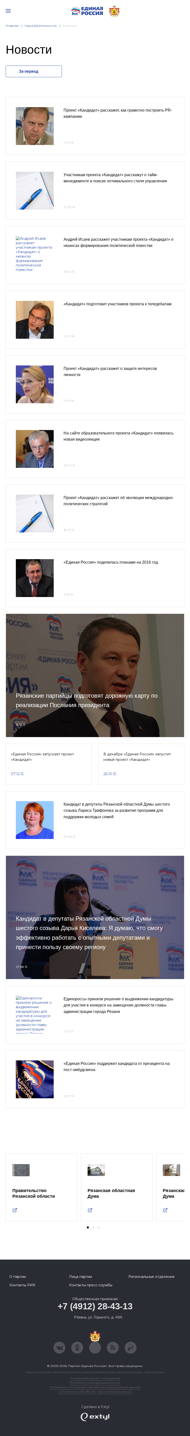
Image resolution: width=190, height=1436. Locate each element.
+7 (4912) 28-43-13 (95, 1306)
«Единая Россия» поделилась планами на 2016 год (111, 562)
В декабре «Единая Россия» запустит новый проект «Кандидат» (137, 757)
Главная (12, 25)
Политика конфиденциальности (95, 1383)
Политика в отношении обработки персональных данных (95, 1387)
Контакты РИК (22, 1285)
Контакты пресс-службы (90, 1285)
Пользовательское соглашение (95, 1378)
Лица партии (80, 1276)
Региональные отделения (151, 1276)
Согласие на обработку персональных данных (95, 1391)
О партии (17, 1276)
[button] (88, 1227)
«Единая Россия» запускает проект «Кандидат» (42, 757)
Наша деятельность (41, 25)
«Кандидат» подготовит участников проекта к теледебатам (117, 304)
